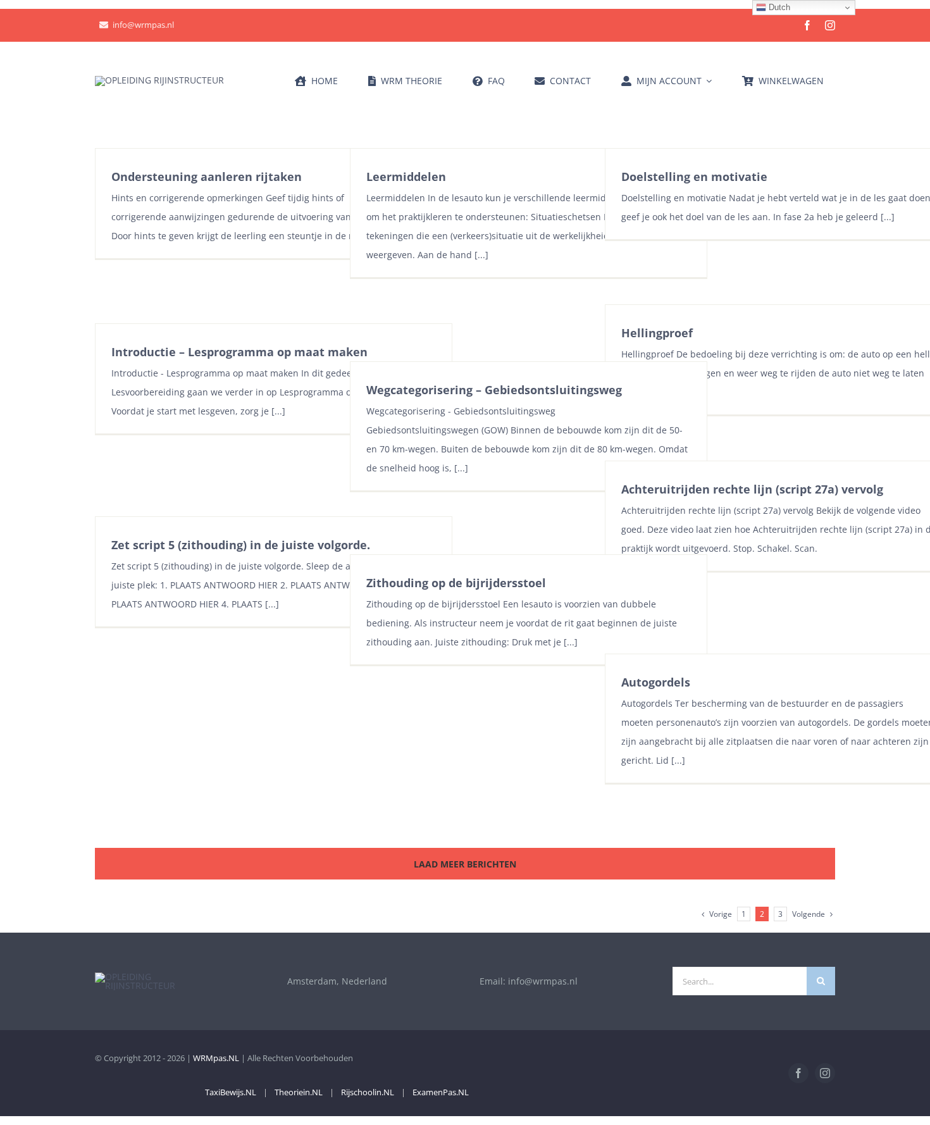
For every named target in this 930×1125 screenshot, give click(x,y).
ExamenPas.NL (440, 1092)
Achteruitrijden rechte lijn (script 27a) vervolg (752, 489)
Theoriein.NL (299, 1092)
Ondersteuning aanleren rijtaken (206, 176)
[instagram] (830, 25)
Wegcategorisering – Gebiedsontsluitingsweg (494, 389)
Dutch (778, 7)
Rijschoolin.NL (367, 1092)
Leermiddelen (406, 176)
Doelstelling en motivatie (694, 176)
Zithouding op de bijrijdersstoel (456, 582)
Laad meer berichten (465, 864)
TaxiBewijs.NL (230, 1092)
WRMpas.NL (216, 1058)
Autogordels (655, 682)
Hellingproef (657, 332)
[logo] (159, 80)
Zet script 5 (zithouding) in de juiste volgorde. (240, 544)
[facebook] (807, 25)
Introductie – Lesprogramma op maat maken (239, 351)
